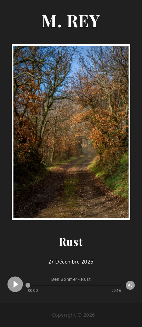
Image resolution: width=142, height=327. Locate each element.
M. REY (70, 20)
